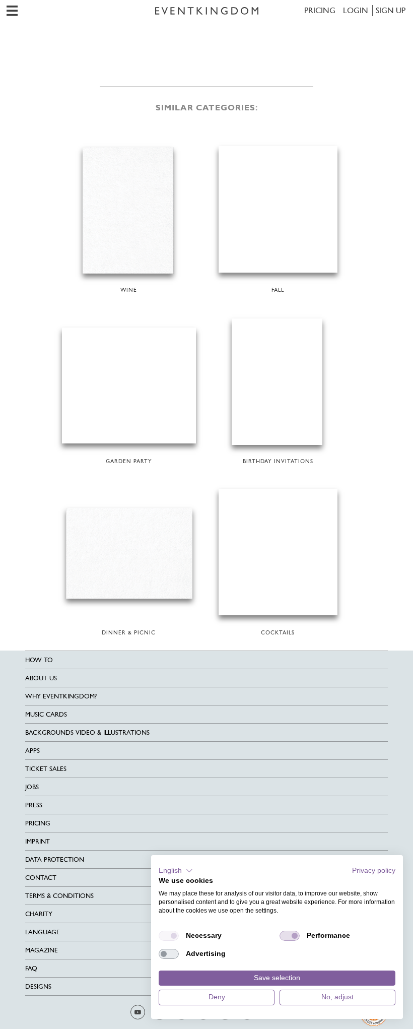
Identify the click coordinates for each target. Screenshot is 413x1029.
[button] (176, 871)
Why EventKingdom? (61, 696)
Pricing (319, 10)
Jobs (32, 787)
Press (33, 805)
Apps (32, 750)
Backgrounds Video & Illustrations (87, 732)
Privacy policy (373, 870)
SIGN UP (390, 10)
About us (41, 678)
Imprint (37, 841)
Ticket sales (45, 769)
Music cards (46, 714)
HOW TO (39, 660)
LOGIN (355, 10)
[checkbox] (169, 936)
